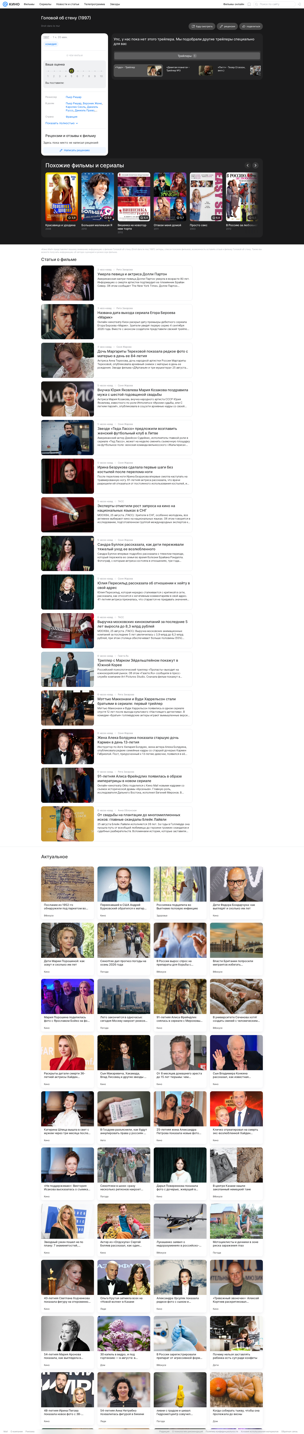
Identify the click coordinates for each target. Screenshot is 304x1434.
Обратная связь (289, 1431)
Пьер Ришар (73, 97)
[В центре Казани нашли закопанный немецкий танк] (236, 1173)
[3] (60, 76)
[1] (48, 76)
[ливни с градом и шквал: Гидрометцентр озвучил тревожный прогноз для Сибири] (180, 1398)
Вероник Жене (92, 103)
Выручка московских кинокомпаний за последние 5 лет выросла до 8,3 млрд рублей (142, 624)
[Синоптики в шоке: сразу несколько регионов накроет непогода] (123, 1173)
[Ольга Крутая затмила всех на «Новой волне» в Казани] (123, 1286)
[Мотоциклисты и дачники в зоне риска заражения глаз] (236, 1230)
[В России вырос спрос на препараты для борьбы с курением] (180, 949)
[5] (72, 76)
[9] (95, 76)
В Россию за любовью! (242, 225)
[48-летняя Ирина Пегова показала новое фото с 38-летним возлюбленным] (67, 1398)
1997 (46, 37)
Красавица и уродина (60, 225)
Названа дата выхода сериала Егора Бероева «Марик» (136, 315)
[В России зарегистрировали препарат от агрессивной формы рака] (180, 1342)
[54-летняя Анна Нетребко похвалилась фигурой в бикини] (123, 1398)
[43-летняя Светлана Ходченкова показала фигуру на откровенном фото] (67, 1286)
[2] (54, 76)
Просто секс (198, 225)
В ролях (49, 103)
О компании (17, 1431)
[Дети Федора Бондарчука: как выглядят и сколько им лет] (236, 893)
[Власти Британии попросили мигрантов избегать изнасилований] (236, 949)
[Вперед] (255, 165)
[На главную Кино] (14, 4)
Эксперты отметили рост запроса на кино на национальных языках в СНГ (136, 508)
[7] (83, 76)
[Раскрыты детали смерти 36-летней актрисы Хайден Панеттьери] (67, 1061)
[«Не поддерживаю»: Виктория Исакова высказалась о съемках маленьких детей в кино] (67, 1173)
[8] (89, 76)
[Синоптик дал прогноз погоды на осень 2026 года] (123, 949)
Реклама (30, 1431)
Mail (6, 1431)
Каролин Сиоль (76, 107)
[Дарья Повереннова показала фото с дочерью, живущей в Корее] (180, 1173)
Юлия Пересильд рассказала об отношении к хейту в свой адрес (143, 585)
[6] (78, 76)
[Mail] (5, 4)
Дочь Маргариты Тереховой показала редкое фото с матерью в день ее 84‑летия (142, 353)
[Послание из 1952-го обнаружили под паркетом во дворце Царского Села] (67, 893)
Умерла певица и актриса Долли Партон (132, 274)
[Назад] (248, 165)
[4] (66, 76)
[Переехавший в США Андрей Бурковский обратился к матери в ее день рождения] (123, 893)
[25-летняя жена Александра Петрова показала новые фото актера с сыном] (180, 1117)
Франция (71, 116)
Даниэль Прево (84, 110)
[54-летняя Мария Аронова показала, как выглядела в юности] (67, 1342)
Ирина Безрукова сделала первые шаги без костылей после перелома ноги (135, 469)
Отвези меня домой (167, 225)
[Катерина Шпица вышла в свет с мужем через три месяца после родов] (67, 1117)
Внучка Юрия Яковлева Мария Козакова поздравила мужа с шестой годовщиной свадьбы (142, 392)
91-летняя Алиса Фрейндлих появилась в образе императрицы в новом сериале (139, 778)
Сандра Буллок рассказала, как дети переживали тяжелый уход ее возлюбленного (140, 546)
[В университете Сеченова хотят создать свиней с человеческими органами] (236, 1005)
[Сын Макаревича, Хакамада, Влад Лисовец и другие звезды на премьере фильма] (123, 1061)
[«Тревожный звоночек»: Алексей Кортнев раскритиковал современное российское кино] (236, 1286)
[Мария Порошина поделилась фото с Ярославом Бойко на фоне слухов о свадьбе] (67, 1005)
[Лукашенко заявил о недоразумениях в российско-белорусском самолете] (180, 1230)
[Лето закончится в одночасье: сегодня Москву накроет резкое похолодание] (123, 1005)
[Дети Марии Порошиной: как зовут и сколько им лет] (67, 949)
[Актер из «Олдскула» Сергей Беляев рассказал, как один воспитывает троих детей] (123, 1230)
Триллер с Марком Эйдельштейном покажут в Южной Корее (137, 662)
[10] (101, 76)
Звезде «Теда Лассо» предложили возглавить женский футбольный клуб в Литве (137, 430)
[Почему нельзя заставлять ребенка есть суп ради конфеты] (236, 1342)
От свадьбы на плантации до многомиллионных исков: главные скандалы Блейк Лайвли (138, 817)
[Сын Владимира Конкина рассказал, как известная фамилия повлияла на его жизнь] (236, 1061)
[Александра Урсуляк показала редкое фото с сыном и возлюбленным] (180, 1286)
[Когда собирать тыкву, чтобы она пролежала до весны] (236, 1398)
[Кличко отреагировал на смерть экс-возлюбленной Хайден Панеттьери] (236, 1117)
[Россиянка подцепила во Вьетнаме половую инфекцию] (180, 893)
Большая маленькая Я (96, 225)
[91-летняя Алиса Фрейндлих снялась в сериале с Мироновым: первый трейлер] (180, 1005)
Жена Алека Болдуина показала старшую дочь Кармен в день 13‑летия (138, 740)
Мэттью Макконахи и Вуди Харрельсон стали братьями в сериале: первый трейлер (136, 701)
